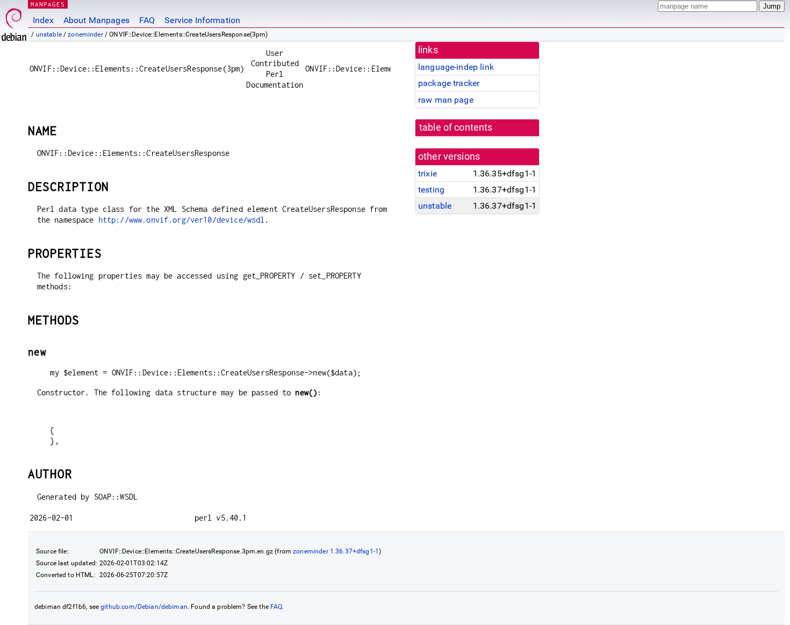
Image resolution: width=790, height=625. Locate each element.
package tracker (448, 83)
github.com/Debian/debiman (144, 606)
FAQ (147, 20)
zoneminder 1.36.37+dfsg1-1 (336, 551)
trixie (427, 173)
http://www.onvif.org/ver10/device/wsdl (181, 219)
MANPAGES (48, 4)
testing (431, 189)
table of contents (456, 127)
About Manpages (96, 20)
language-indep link (456, 67)
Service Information (202, 20)
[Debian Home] (14, 22)
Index (43, 20)
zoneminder (85, 34)
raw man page (445, 100)
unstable (49, 34)
